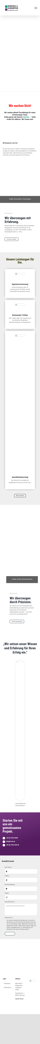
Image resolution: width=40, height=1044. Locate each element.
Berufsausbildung (10, 884)
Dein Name (8, 867)
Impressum (7, 983)
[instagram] (3, 848)
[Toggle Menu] (36, 8)
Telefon (7, 893)
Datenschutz (7, 987)
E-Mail (7, 876)
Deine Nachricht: (10, 902)
